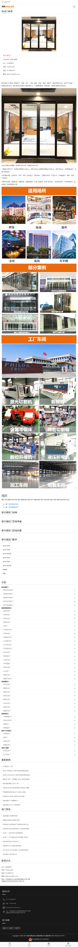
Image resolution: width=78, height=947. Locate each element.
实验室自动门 (7, 637)
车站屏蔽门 (6, 663)
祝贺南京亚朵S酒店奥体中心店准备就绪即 (16, 828)
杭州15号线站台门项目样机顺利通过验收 (16, 771)
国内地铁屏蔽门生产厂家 (11, 783)
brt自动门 (6, 671)
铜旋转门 (6, 724)
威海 (35, 499)
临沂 (19, 499)
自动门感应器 (7, 553)
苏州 (64, 499)
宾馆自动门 (6, 614)
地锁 (4, 573)
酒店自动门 (6, 611)
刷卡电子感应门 (8, 601)
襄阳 (9, 499)
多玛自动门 (6, 750)
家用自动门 (6, 622)
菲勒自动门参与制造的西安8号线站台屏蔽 (16, 788)
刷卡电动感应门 (8, 605)
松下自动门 (6, 754)
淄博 (58, 499)
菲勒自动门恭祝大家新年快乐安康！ (14, 796)
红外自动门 (6, 703)
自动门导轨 (6, 549)
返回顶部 (68, 945)
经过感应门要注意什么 (10, 854)
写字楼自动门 (7, 648)
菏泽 (16, 499)
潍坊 (48, 499)
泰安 (38, 499)
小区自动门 (6, 660)
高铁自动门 (6, 667)
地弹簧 (5, 569)
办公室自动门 (7, 645)
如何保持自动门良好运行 (11, 841)
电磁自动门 (6, 711)
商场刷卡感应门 (8, 594)
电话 (29, 945)
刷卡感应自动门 (14, 504)
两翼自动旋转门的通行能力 (11, 820)
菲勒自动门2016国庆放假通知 (12, 846)
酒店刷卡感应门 (8, 590)
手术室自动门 (7, 629)
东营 (45, 499)
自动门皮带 (6, 546)
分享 (9, 945)
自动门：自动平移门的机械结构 (13, 833)
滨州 (12, 499)
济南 (61, 499)
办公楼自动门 (7, 641)
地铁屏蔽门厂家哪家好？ (11, 800)
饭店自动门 (6, 618)
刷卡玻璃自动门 (14, 507)
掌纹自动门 (6, 695)
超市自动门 (6, 652)
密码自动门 (6, 699)
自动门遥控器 (7, 565)
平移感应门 (6, 733)
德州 (25, 499)
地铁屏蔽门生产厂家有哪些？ (12, 805)
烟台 (51, 499)
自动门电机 (6, 561)
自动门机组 (6, 557)
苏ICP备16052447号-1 (58, 936)
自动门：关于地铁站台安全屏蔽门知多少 (16, 837)
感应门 (11, 928)
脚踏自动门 (6, 688)
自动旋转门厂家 (8, 766)
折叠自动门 (6, 745)
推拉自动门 (6, 741)
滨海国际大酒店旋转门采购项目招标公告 (16, 824)
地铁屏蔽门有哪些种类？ (11, 816)
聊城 (22, 499)
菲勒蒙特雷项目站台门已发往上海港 (14, 792)
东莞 (6, 499)
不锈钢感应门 (7, 716)
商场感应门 (6, 656)
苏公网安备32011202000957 (40, 939)
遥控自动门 (6, 707)
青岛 (55, 499)
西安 (3, 499)
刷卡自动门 (6, 684)
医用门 (5, 626)
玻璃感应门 (6, 728)
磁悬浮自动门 (7, 678)
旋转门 (5, 737)
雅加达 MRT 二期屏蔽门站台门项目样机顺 (16, 779)
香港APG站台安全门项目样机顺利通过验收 (16, 775)
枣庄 (42, 499)
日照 (29, 499)
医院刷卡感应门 (8, 597)
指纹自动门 (6, 692)
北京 (68, 499)
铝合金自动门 (7, 720)
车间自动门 (6, 633)
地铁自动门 (6, 675)
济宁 (32, 499)
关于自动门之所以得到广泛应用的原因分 (16, 850)
